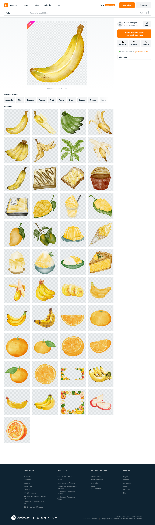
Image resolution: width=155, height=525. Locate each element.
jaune (103, 100)
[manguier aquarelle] (45, 234)
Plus (58, 5)
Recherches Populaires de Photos (67, 493)
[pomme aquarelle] (100, 402)
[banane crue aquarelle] (73, 122)
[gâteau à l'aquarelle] (17, 262)
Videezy (27, 483)
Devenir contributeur (96, 487)
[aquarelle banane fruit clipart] (100, 150)
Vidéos (36, 5)
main (20, 100)
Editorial (47, 5)
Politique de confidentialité (110, 519)
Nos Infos (95, 483)
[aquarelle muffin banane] (100, 178)
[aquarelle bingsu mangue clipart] (45, 262)
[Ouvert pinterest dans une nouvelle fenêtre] (45, 517)
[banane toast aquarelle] (73, 178)
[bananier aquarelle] (73, 150)
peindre (42, 100)
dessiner (30, 100)
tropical (93, 100)
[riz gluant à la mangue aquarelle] (73, 262)
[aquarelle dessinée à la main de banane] (100, 374)
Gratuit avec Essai (134, 33)
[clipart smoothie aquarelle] (73, 206)
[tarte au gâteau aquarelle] (100, 262)
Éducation (28, 490)
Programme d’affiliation (66, 483)
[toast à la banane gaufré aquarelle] (45, 178)
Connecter (144, 5)
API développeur (30, 493)
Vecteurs (13, 5)
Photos (25, 5)
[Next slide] (110, 100)
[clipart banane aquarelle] (100, 122)
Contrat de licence (64, 476)
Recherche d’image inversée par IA (35, 497)
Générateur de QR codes (33, 507)
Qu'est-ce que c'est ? (141, 52)
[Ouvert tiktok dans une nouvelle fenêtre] (49, 517)
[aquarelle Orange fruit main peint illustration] (100, 318)
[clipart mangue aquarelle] (17, 206)
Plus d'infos (123, 57)
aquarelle (9, 100)
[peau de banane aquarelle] (45, 150)
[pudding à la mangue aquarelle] (73, 234)
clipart (71, 100)
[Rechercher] (141, 12)
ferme (61, 100)
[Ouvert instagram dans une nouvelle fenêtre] (38, 517)
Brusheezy (28, 476)
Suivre (147, 25)
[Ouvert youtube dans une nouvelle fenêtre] (56, 517)
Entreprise (28, 486)
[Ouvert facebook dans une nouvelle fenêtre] (34, 517)
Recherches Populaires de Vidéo (67, 498)
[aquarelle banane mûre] (17, 178)
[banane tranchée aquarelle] (45, 122)
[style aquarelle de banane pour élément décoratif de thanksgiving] (100, 290)
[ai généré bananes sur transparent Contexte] (45, 402)
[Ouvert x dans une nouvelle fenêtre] (53, 517)
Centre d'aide (96, 476)
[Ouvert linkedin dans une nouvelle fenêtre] (42, 517)
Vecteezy (27, 480)
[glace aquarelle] (100, 234)
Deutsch (126, 486)
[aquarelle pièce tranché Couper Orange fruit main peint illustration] (73, 318)
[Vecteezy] (6, 5)
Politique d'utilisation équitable (131, 519)
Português (127, 483)
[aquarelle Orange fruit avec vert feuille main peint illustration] (45, 346)
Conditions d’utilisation (91, 519)
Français (126, 490)
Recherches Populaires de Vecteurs (67, 487)
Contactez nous (97, 480)
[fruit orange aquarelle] (17, 430)
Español (126, 480)
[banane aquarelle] (17, 122)
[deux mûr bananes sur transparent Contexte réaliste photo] (45, 318)
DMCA (59, 480)
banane (82, 100)
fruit (52, 100)
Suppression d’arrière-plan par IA (34, 503)
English (126, 476)
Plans (102, 5)
